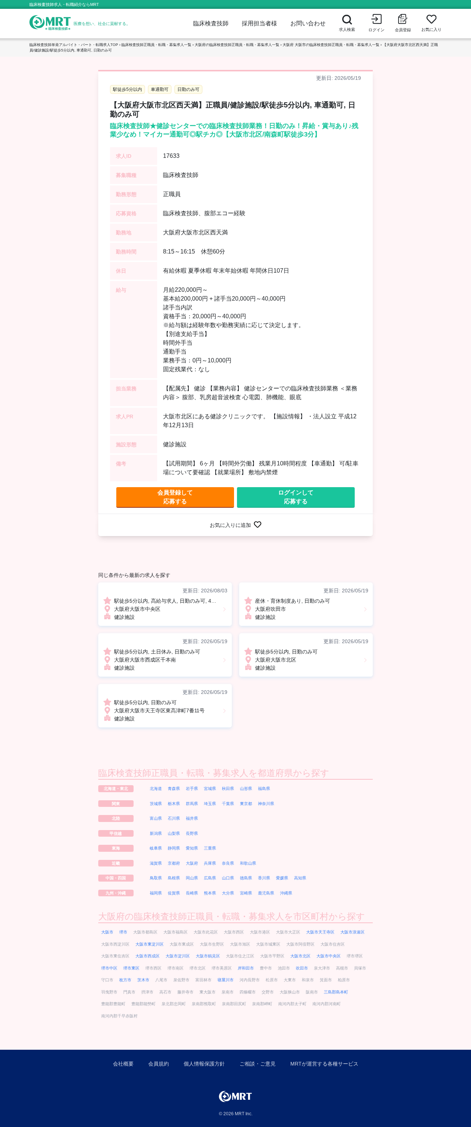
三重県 (210, 848)
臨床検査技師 (211, 23)
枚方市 (125, 980)
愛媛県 (282, 878)
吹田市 (302, 968)
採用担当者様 (259, 23)
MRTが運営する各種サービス (324, 1064)
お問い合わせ (308, 23)
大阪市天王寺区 (320, 932)
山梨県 (174, 833)
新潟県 (156, 833)
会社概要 (123, 1064)
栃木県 (174, 803)
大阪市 (107, 932)
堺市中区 (109, 968)
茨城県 (156, 803)
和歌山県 (248, 863)
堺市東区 (131, 968)
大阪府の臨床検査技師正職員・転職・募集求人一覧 (237, 45)
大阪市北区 (300, 956)
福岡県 (156, 893)
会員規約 (158, 1064)
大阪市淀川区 (178, 956)
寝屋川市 (225, 980)
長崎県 (192, 893)
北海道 (156, 788)
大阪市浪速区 (352, 932)
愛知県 (192, 848)
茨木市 (143, 980)
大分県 (228, 893)
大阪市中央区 (328, 956)
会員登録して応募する (175, 496)
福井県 (192, 818)
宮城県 (210, 788)
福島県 (264, 788)
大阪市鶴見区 (208, 956)
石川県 (174, 818)
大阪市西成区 (147, 956)
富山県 (156, 818)
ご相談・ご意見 (258, 1064)
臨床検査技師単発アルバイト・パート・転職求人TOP (73, 45)
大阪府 (192, 863)
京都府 (174, 863)
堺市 (123, 932)
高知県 (300, 878)
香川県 (264, 878)
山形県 (246, 788)
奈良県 (228, 863)
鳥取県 (156, 878)
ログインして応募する (296, 496)
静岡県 (174, 848)
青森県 (174, 788)
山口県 (228, 878)
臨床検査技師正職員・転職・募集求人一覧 (156, 45)
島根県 (174, 878)
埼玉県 (210, 803)
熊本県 (210, 893)
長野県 (192, 833)
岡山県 (192, 878)
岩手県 (192, 788)
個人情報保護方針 (204, 1064)
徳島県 (246, 878)
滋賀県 (156, 863)
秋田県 (228, 788)
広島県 (210, 878)
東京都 (246, 803)
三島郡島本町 (336, 992)
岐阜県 (156, 848)
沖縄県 (286, 893)
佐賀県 (174, 893)
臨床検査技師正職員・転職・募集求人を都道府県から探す (213, 773)
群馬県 (192, 803)
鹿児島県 (266, 893)
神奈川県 (266, 803)
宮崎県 (246, 893)
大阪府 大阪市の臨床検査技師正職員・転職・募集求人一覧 (331, 45)
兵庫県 (210, 863)
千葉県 (228, 803)
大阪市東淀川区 (149, 944)
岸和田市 (246, 968)
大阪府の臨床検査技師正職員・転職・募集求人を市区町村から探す (231, 916)
